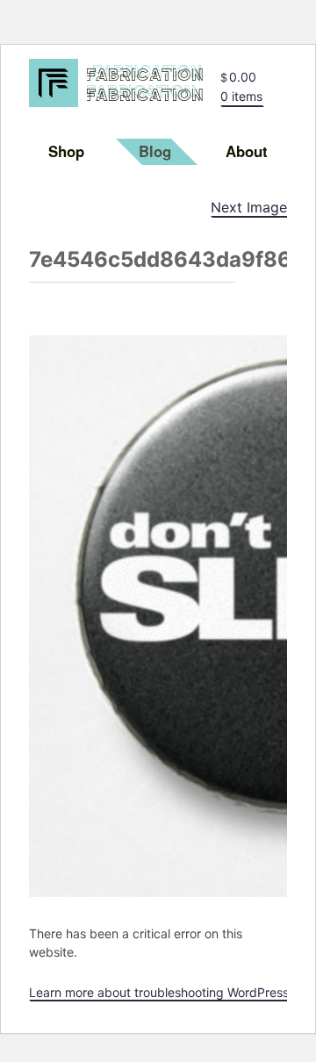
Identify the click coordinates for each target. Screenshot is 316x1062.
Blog (155, 150)
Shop (66, 150)
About (247, 150)
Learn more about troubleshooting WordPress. (160, 992)
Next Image (249, 207)
